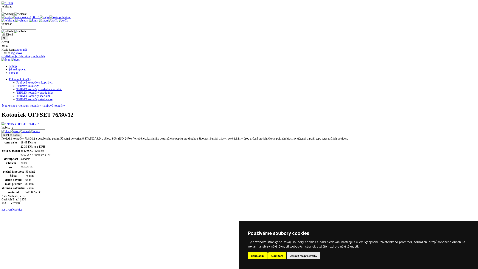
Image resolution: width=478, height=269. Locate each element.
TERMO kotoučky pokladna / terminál (39, 89)
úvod (4, 105)
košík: (30, 17)
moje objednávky (21, 56)
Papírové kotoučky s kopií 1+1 (34, 82)
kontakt (13, 72)
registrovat (17, 53)
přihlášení (64, 17)
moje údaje (38, 56)
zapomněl (21, 49)
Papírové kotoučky (27, 85)
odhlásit (6, 56)
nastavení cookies (11, 209)
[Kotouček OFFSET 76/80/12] (20, 124)
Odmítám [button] (277, 255)
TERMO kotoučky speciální (33, 96)
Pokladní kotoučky (20, 79)
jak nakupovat (17, 69)
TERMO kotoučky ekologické (34, 99)
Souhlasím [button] (258, 255)
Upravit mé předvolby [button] (303, 255)
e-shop (13, 66)
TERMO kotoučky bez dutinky (34, 92)
